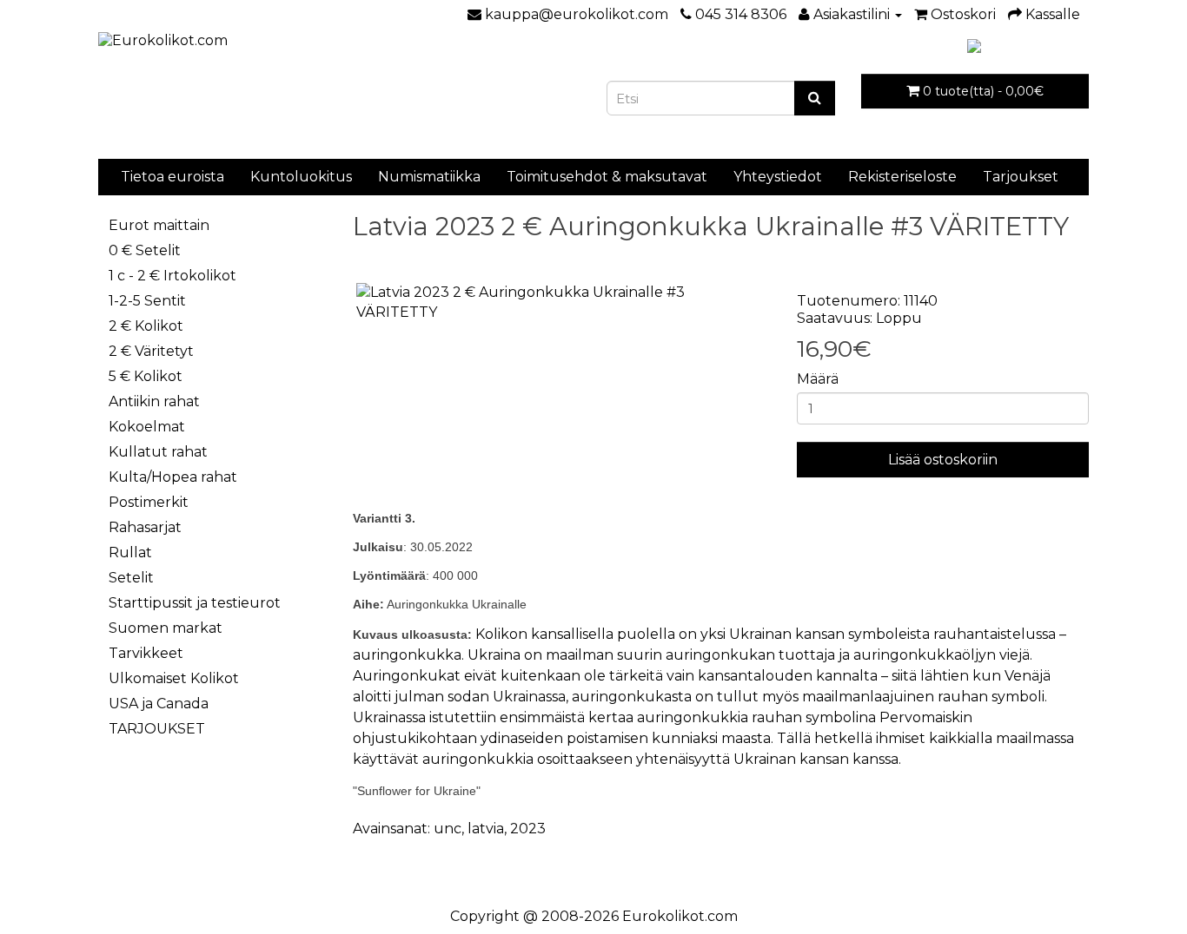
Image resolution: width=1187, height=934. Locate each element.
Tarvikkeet (146, 653)
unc (447, 828)
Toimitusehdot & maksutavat (607, 176)
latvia (486, 828)
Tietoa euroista (172, 176)
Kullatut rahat (158, 452)
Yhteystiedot (777, 176)
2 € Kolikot (146, 326)
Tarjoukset (1020, 176)
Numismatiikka (429, 176)
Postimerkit (149, 502)
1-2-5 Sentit (147, 301)
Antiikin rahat (154, 401)
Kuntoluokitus (301, 176)
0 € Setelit (145, 250)
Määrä (818, 379)
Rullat (130, 552)
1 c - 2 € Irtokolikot (172, 275)
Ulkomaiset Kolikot (174, 678)
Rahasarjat (145, 527)
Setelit (131, 577)
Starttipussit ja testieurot (195, 603)
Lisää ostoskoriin (943, 459)
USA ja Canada (159, 703)
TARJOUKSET (157, 728)
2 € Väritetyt (151, 351)
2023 (528, 828)
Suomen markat (165, 628)
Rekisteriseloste (902, 176)
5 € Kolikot (145, 376)
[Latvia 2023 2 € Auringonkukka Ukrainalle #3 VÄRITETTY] (562, 303)
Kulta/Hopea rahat (173, 477)
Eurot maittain (159, 225)
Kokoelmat (147, 426)
